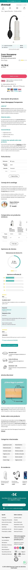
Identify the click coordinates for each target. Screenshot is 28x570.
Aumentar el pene (7, 450)
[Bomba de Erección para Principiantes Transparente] (5, 475)
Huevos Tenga (6, 460)
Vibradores (4, 542)
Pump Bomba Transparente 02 (15, 482)
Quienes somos (17, 517)
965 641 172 (13, 84)
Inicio (2, 11)
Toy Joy (12, 161)
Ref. (2, 67)
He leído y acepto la (14, 508)
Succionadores (5, 540)
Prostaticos (17, 447)
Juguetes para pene (7, 444)
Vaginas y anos (6, 453)
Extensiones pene (7, 447)
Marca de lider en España (14, 1)
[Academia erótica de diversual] (20, 548)
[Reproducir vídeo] (3, 402)
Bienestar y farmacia (7, 545)
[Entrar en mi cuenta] (10, 8)
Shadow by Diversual (7, 554)
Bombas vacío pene (19, 453)
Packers (5, 457)
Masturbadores (18, 444)
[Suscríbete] (24, 505)
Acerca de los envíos (7, 522)
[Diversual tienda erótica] (10, 4)
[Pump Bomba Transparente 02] (16, 475)
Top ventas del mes (6, 551)
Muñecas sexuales (19, 450)
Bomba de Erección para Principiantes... (5, 482)
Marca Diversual (18, 522)
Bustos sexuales (18, 457)
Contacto (4, 517)
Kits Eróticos (5, 547)
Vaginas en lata (18, 460)
